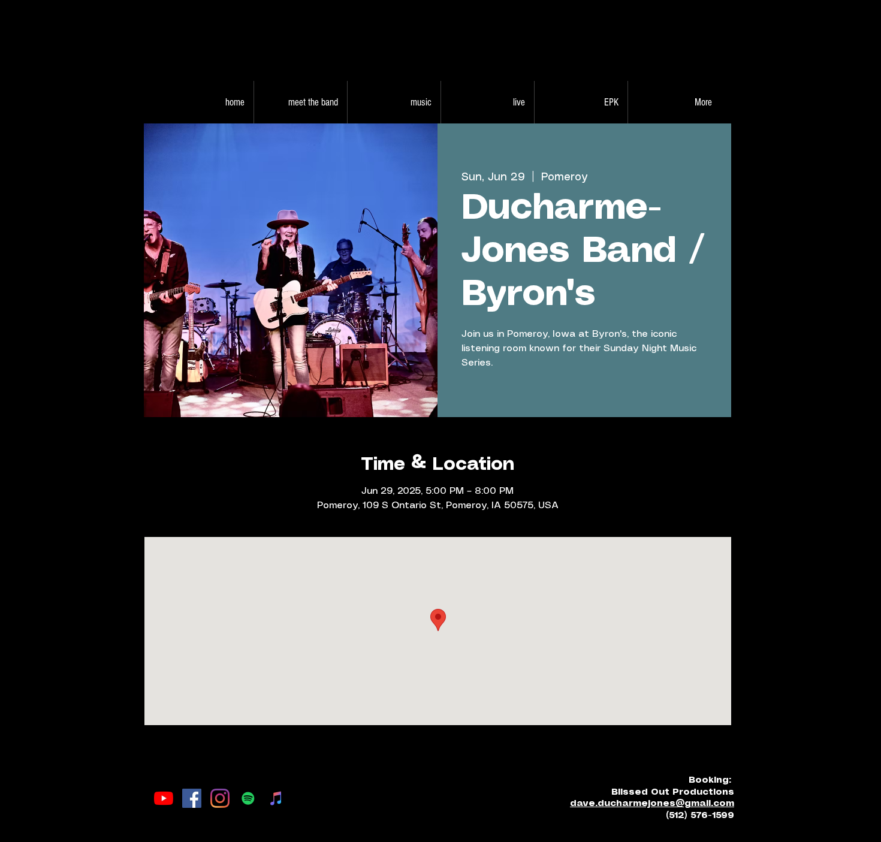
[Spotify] (248, 798)
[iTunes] (276, 798)
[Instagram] (220, 798)
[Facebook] (191, 798)
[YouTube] (163, 798)
